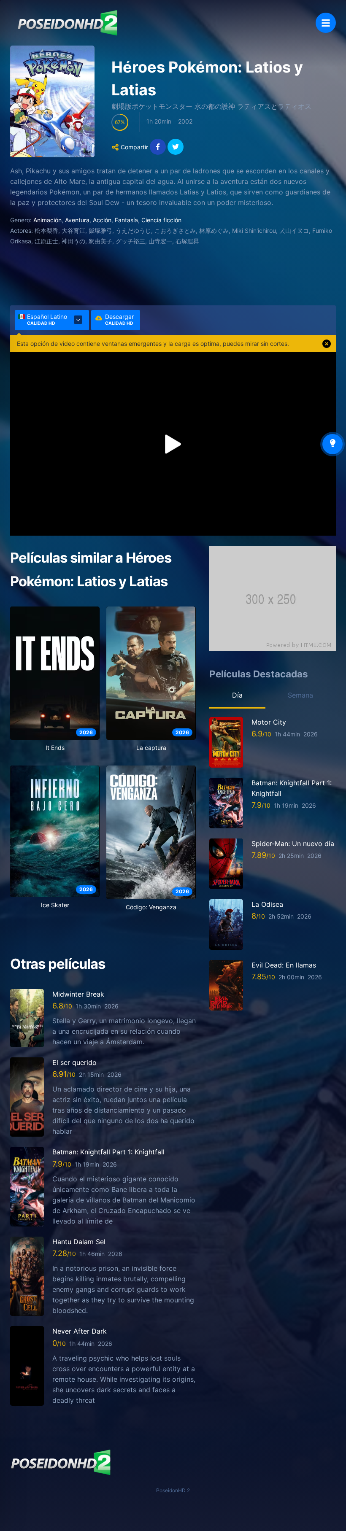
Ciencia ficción (161, 220)
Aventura (77, 220)
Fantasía (126, 220)
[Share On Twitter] (176, 147)
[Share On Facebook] (158, 147)
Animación (47, 220)
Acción (102, 220)
